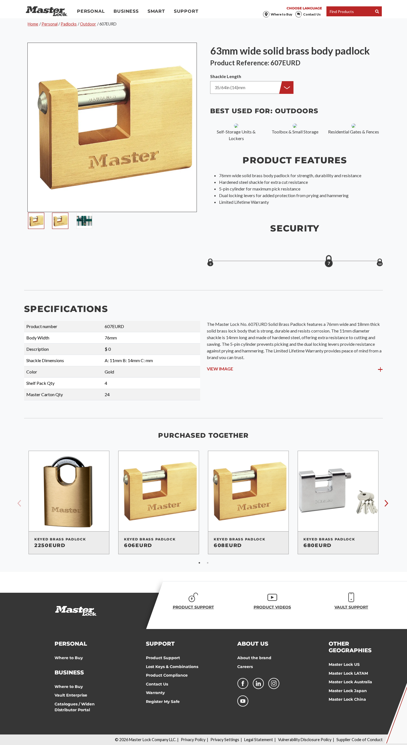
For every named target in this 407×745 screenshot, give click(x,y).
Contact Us (312, 14)
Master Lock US (344, 664)
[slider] (329, 261)
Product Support (163, 657)
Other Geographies (350, 647)
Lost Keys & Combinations (172, 666)
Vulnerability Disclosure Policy (304, 739)
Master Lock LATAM (348, 673)
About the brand (254, 657)
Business (126, 11)
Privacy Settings (224, 739)
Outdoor (88, 24)
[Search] (377, 11)
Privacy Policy (193, 739)
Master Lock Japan (348, 690)
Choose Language (304, 8)
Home (33, 24)
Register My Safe (163, 701)
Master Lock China (347, 699)
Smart (156, 11)
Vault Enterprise (71, 695)
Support (186, 11)
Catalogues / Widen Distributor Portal (75, 707)
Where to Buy (281, 14)
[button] (251, 87)
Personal (91, 11)
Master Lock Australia (350, 681)
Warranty (155, 692)
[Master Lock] (46, 11)
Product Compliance (167, 675)
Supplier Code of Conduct (359, 739)
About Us (252, 643)
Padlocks (69, 24)
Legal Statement (258, 739)
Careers (245, 666)
